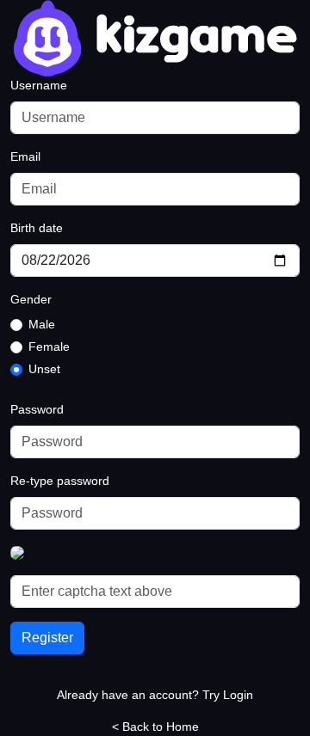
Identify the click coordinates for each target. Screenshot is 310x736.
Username (38, 85)
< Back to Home (155, 726)
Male (41, 324)
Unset (44, 369)
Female (49, 346)
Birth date (36, 228)
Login (238, 695)
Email (25, 156)
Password (37, 409)
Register (47, 637)
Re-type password (59, 481)
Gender (31, 299)
